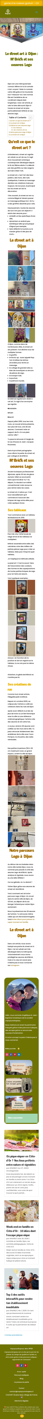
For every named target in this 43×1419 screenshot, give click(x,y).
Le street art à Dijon (17, 123)
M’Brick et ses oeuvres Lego (20, 125)
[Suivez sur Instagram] (6, 1054)
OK (22, 1416)
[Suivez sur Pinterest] (14, 1054)
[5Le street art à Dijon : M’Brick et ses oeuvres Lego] (21, 326)
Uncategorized (12, 1171)
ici (25, 3)
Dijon (24, 1241)
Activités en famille (14, 1241)
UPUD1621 (13, 1168)
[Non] (41, 1412)
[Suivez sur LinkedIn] (18, 1054)
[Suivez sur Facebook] (10, 1054)
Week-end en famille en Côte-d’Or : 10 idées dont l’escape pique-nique (21, 1231)
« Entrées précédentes (13, 1335)
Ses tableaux (17, 128)
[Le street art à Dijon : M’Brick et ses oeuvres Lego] (21, 265)
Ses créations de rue (20, 130)
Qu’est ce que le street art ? (20, 121)
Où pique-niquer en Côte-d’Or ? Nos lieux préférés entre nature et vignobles (21, 1160)
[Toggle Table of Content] (29, 117)
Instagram (15, 965)
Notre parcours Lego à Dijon (20, 132)
